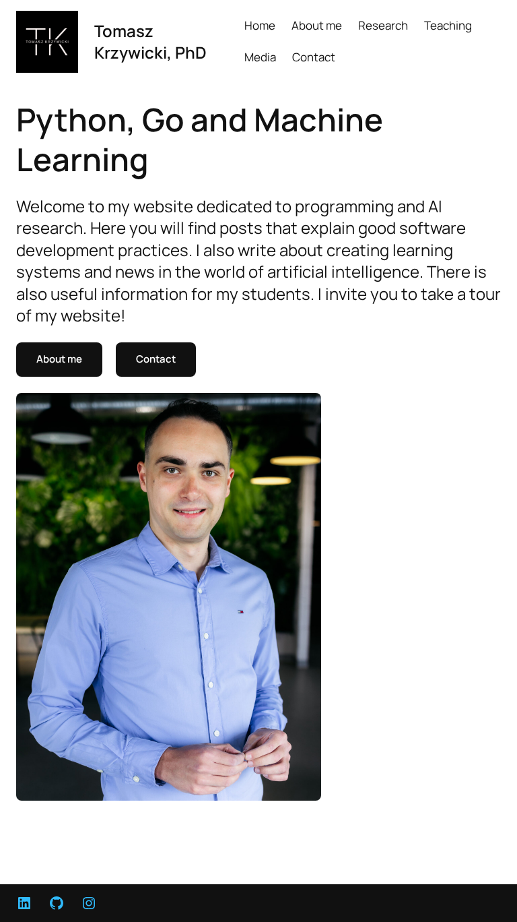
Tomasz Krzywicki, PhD (150, 41)
